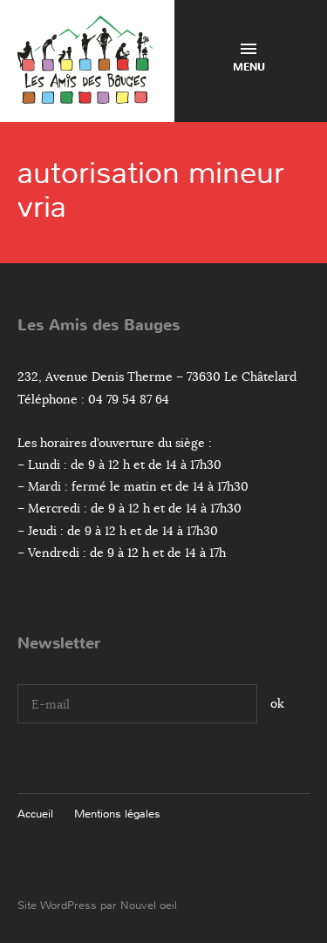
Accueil (35, 813)
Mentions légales (117, 813)
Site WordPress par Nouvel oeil (97, 905)
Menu (249, 67)
